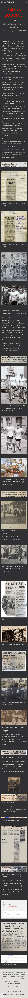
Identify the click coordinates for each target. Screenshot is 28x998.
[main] (14, 21)
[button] (2, 2)
